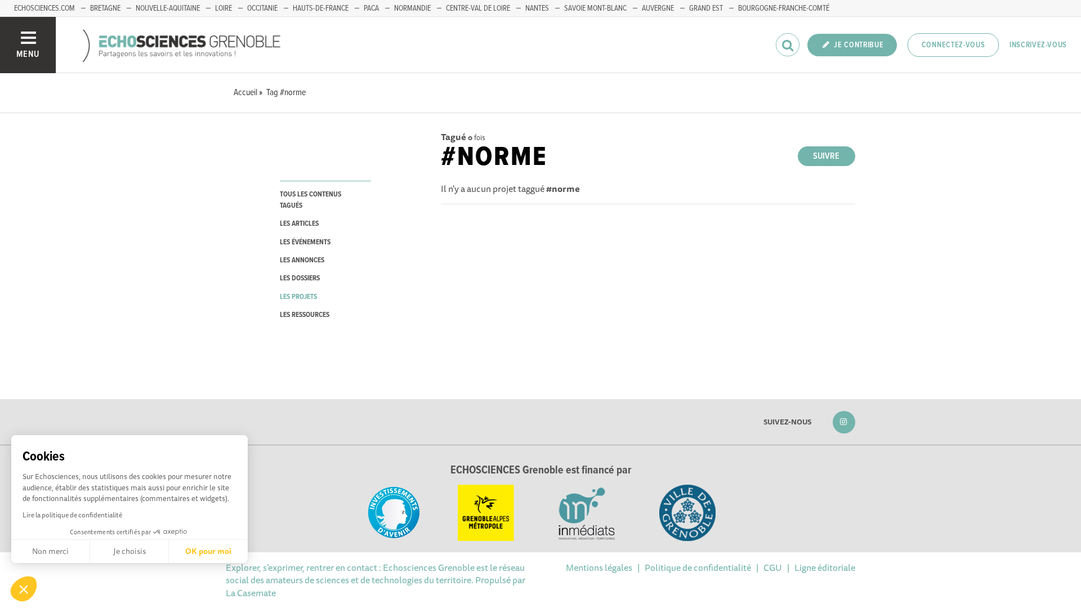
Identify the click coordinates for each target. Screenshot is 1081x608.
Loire (223, 8)
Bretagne (105, 8)
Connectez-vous (953, 45)
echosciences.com (44, 8)
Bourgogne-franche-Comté (783, 8)
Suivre (826, 156)
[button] (23, 588)
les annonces (302, 260)
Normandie (412, 8)
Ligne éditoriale (824, 567)
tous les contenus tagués (310, 200)
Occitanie (262, 8)
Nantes (537, 8)
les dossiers (300, 278)
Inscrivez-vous (1038, 45)
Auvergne (658, 8)
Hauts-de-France (321, 8)
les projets (298, 297)
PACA (371, 8)
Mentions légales (599, 567)
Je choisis (129, 551)
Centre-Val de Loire (478, 8)
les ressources (304, 315)
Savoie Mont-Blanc (595, 8)
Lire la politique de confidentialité (72, 514)
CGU (772, 567)
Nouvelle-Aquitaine (168, 8)
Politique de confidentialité (698, 567)
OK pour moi (208, 551)
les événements (305, 242)
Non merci (50, 551)
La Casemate (251, 592)
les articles (299, 224)
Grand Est (706, 8)
